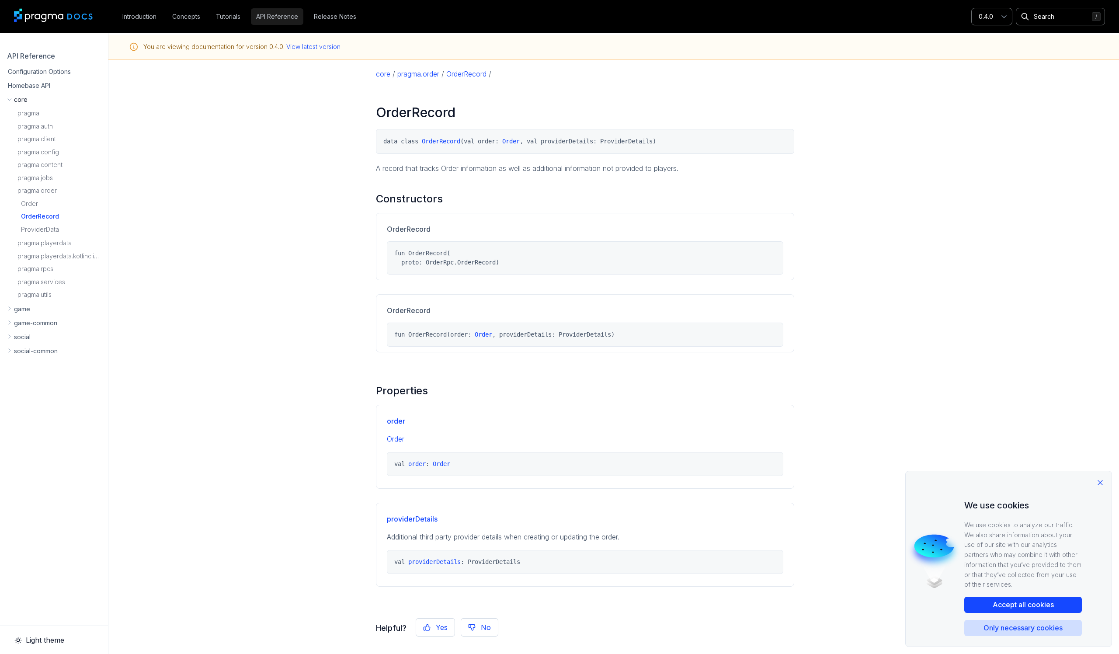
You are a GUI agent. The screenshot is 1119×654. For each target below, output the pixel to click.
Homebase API (29, 85)
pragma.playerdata (44, 243)
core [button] (21, 99)
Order (29, 203)
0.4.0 (986, 16)
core (383, 74)
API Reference (277, 16)
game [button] (22, 309)
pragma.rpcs (35, 268)
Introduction (139, 16)
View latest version (313, 46)
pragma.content (40, 164)
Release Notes (335, 16)
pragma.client (36, 139)
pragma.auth (35, 126)
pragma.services (41, 281)
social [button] (22, 337)
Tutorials (228, 16)
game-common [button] (35, 323)
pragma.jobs (35, 177)
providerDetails (412, 519)
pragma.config (38, 152)
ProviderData (40, 229)
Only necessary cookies (1023, 627)
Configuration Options (39, 71)
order (396, 421)
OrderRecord (40, 216)
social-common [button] (36, 351)
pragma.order (37, 190)
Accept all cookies (1023, 604)
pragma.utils (34, 294)
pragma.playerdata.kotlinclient (60, 256)
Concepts (186, 16)
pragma (28, 113)
